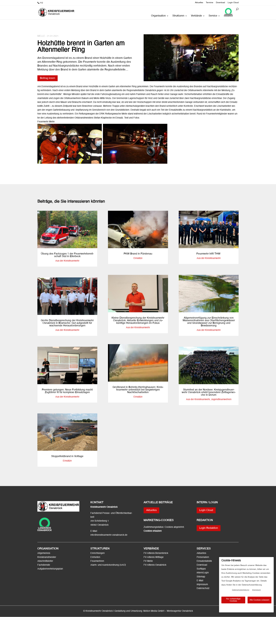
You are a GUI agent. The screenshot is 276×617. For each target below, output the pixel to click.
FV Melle (148, 561)
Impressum (202, 584)
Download (220, 3)
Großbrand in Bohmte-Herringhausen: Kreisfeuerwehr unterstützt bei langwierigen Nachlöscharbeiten (138, 390)
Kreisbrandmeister (46, 557)
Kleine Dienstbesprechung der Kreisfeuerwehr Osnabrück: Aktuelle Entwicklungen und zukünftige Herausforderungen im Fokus (138, 320)
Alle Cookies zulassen (259, 600)
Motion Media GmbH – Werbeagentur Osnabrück (168, 611)
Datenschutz (203, 588)
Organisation (158, 16)
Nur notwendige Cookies (233, 600)
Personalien (203, 557)
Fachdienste (43, 565)
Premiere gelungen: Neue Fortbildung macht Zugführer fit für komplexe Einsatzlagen (67, 391)
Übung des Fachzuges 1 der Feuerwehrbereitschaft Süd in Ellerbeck (67, 255)
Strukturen (178, 16)
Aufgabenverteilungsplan (50, 569)
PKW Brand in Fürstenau (138, 253)
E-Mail (200, 581)
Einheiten (95, 557)
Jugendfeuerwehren (221, 399)
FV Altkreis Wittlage (154, 557)
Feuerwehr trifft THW (208, 253)
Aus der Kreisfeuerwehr (67, 261)
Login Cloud (233, 3)
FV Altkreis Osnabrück (155, 565)
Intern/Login (203, 573)
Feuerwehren (97, 561)
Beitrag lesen (47, 78)
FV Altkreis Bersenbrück (156, 553)
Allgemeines (43, 553)
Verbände (196, 16)
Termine (209, 3)
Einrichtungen (97, 553)
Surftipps (201, 569)
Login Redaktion (208, 528)
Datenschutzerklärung (240, 590)
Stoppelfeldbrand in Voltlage (67, 456)
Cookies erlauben (153, 531)
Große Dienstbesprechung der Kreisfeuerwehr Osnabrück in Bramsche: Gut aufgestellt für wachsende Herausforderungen (67, 323)
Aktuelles (199, 3)
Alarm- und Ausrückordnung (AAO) (108, 565)
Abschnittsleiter (45, 561)
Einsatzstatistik (204, 561)
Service (213, 16)
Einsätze (67, 461)
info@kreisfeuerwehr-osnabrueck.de (108, 535)
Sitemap (201, 577)
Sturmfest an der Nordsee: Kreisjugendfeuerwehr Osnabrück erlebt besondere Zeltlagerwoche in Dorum (209, 392)
